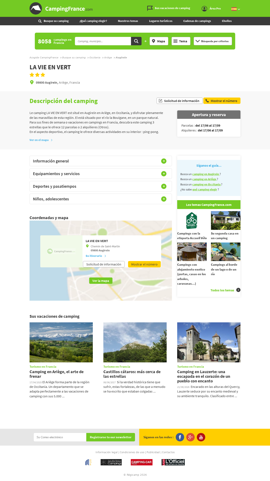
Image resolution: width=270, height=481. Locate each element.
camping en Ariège (204, 179)
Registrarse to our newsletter (110, 437)
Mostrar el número (144, 264)
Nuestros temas (128, 21)
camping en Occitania (206, 184)
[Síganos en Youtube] (201, 437)
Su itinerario (94, 256)
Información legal (106, 452)
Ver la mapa (100, 281)
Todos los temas (222, 290)
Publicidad (153, 452)
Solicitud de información (181, 101)
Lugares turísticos (160, 21)
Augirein (104, 250)
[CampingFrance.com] (135, 8)
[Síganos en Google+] (190, 437)
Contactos (168, 452)
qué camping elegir (204, 189)
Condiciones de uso (132, 452)
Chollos (227, 21)
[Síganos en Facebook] (180, 437)
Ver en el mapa (39, 140)
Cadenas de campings (197, 21)
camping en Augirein (206, 174)
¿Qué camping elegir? (93, 21)
